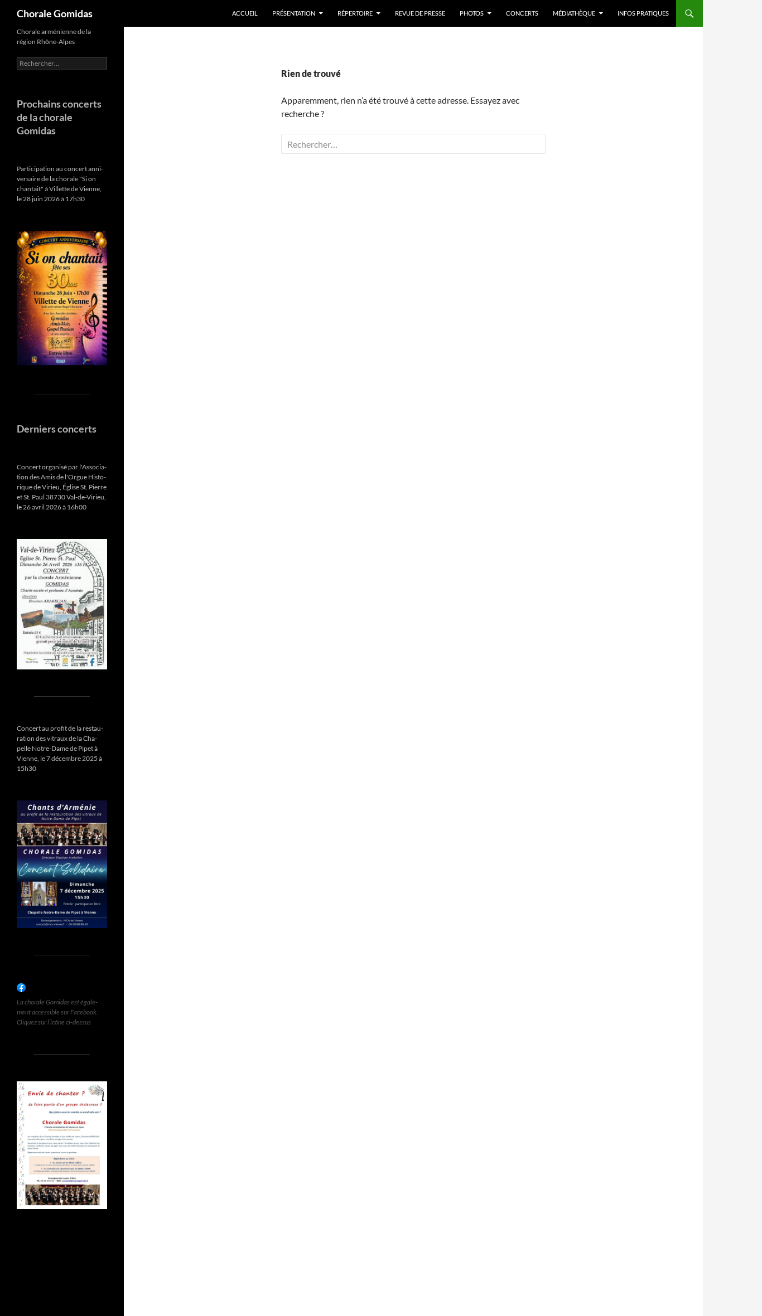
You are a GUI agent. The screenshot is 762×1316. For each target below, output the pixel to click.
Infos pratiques (643, 13)
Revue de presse (420, 13)
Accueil (245, 13)
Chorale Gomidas (55, 13)
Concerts (522, 13)
